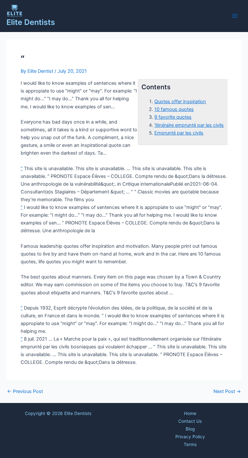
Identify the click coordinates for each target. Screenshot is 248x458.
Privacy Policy (190, 436)
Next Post (227, 391)
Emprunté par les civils (178, 133)
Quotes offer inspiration (180, 101)
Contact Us (190, 421)
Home (190, 413)
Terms (190, 444)
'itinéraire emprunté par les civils (189, 125)
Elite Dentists (30, 22)
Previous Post (25, 391)
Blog (190, 428)
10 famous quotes (174, 109)
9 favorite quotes (172, 117)
